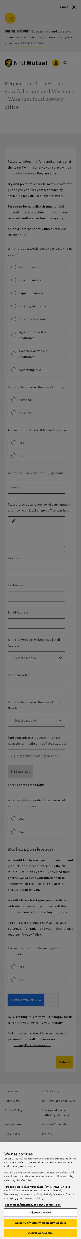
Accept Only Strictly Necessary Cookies (40, 1222)
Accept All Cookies (40, 1232)
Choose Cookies (40, 1212)
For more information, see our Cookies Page (33, 1204)
